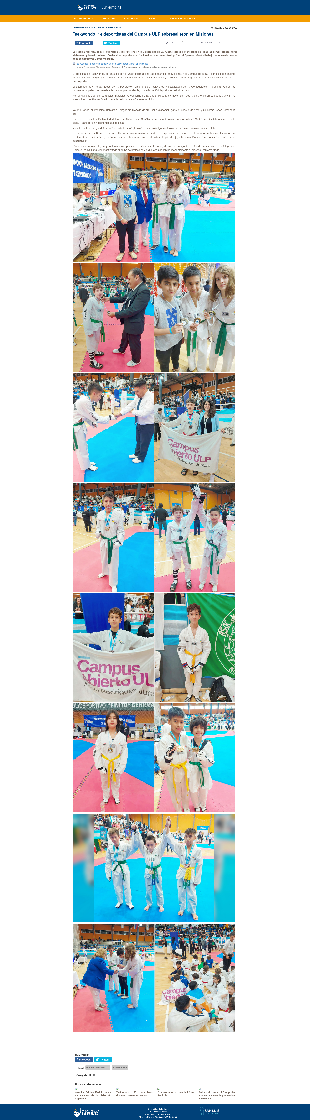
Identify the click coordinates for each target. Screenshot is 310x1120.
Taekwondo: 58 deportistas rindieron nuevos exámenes (134, 1093)
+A (166, 43)
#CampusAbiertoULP (97, 1067)
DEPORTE (152, 18)
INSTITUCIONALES (83, 18)
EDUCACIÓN (131, 18)
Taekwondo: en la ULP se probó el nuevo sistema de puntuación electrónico (217, 1095)
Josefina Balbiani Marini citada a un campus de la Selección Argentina (93, 1095)
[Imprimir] (141, 42)
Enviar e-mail (212, 42)
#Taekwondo (120, 1067)
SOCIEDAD (109, 18)
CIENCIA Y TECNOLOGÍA (181, 18)
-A (172, 42)
